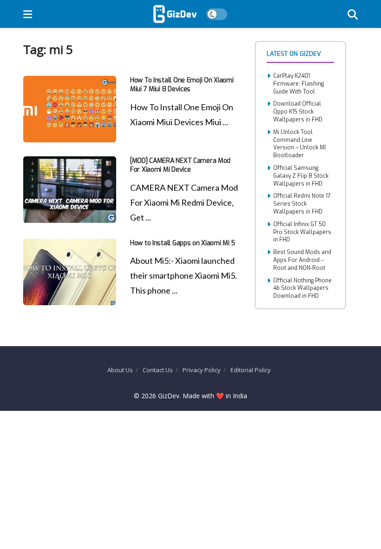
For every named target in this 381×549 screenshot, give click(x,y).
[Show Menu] (27, 14)
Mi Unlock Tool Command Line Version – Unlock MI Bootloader (299, 143)
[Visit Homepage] (175, 14)
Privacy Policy (202, 370)
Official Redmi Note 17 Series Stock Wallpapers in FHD (302, 203)
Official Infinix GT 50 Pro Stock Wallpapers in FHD (302, 232)
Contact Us (158, 370)
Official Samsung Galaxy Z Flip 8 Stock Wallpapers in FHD (300, 175)
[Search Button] (353, 14)
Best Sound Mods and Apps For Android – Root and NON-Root (302, 260)
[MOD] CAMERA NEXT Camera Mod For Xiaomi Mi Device (180, 165)
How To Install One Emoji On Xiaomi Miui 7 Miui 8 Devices (181, 85)
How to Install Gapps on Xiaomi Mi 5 (182, 243)
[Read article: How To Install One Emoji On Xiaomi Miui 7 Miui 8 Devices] (69, 109)
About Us (120, 370)
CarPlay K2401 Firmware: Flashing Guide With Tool (298, 83)
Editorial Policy (250, 370)
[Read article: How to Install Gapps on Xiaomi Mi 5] (69, 272)
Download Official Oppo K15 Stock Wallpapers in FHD (297, 111)
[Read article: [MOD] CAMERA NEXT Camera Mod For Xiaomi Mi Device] (69, 189)
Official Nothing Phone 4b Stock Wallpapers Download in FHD (302, 288)
